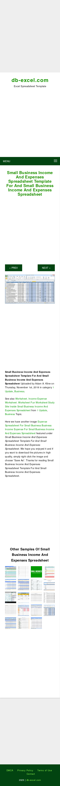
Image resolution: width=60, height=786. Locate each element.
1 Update (42, 410)
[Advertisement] (30, 37)
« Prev (13, 267)
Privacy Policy (25, 770)
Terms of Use (44, 770)
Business (19, 391)
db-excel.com (30, 80)
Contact (31, 773)
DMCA (9, 770)
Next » (46, 267)
